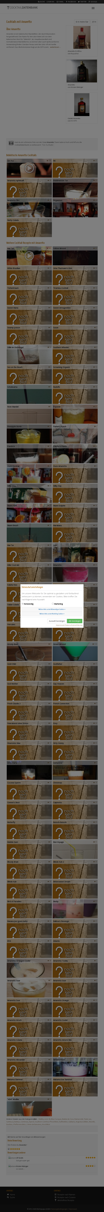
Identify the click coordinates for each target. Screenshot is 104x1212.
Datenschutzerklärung (73, 625)
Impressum (60, 625)
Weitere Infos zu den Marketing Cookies (51, 614)
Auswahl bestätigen (57, 621)
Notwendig (28, 604)
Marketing (58, 604)
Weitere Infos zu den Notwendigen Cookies (51, 609)
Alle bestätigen (75, 621)
